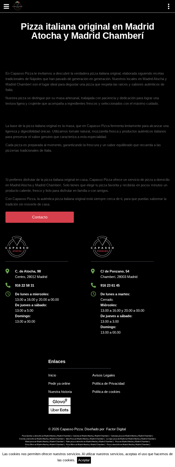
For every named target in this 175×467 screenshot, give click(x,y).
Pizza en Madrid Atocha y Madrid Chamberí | (132, 442)
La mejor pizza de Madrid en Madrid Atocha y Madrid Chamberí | (131, 439)
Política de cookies (106, 392)
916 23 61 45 (110, 285)
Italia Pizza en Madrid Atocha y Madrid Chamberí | (85, 439)
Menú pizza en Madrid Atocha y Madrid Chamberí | (44, 442)
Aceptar (84, 460)
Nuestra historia (60, 392)
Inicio (52, 375)
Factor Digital (116, 429)
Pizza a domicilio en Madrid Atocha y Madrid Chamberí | (128, 445)
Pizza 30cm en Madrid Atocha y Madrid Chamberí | (44, 445)
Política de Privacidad (108, 383)
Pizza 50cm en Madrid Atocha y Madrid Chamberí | (85, 445)
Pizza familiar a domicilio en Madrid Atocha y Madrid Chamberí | (47, 436)
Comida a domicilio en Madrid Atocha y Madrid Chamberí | (41, 439)
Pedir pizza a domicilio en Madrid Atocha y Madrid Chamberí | (90, 442)
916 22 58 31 (24, 285)
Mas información (105, 460)
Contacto (39, 217)
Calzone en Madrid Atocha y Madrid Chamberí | (91, 436)
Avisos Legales (103, 375)
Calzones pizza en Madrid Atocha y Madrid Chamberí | (132, 436)
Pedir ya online (59, 383)
